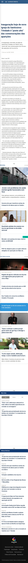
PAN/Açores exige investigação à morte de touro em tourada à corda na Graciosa (14, 489)
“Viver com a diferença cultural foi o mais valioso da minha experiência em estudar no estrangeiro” (13, 404)
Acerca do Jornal (9, 547)
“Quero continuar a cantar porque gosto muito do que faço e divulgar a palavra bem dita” (13, 330)
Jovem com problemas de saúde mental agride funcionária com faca (14, 190)
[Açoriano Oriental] (14, 543)
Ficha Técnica (9, 552)
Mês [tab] (22, 397)
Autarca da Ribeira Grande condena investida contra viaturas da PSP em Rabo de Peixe (13, 514)
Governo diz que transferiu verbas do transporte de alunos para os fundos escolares (13, 205)
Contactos (21, 549)
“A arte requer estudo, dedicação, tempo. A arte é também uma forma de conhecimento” (14, 355)
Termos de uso (18, 552)
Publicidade (7, 549)
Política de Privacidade (10, 554)
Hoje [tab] (5, 397)
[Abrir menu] (2, 1)
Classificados (14, 549)
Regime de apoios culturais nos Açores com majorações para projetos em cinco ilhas (14, 276)
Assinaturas (20, 554)
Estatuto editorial (19, 547)
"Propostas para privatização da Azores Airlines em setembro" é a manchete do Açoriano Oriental (14, 413)
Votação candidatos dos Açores (11, 475)
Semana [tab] (14, 397)
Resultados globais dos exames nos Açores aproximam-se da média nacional (13, 228)
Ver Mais (26, 165)
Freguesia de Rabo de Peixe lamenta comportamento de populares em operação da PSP (13, 498)
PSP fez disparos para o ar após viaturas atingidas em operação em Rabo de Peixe (14, 250)
